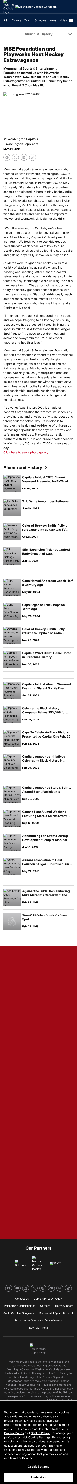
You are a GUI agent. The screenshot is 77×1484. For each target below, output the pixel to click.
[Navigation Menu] (71, 20)
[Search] (6, 20)
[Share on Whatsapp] (6, 157)
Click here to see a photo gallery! (26, 452)
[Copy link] (32, 157)
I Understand (38, 1477)
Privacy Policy (14, 1433)
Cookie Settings (39, 1437)
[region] (38, 1442)
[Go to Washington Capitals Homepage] (36, 7)
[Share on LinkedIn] (24, 157)
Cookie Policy (40, 1433)
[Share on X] (15, 157)
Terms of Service (21, 1458)
